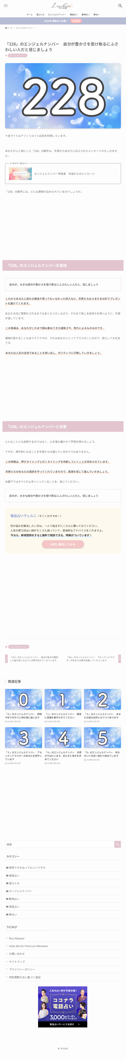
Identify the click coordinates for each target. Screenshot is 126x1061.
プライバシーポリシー (22, 969)
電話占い (14, 875)
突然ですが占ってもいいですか (27, 867)
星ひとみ (14, 883)
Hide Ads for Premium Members (28, 946)
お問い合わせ (17, 954)
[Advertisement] (63, 222)
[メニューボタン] (5, 6)
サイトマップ (17, 962)
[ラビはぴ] (63, 6)
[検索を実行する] (117, 844)
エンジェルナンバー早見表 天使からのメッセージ (64, 173)
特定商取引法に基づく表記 (25, 977)
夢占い (13, 914)
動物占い (14, 899)
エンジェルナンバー (18, 55)
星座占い (14, 906)
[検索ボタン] (120, 6)
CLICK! (76, 20)
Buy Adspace (16, 938)
